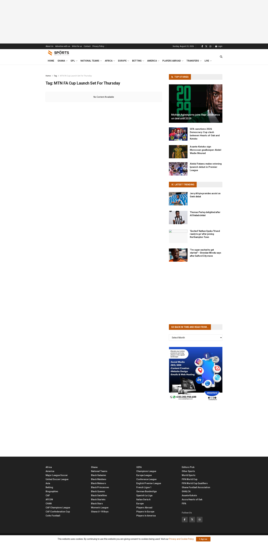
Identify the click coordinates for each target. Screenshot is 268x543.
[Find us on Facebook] (202, 46)
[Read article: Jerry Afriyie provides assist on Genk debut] (178, 198)
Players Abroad (171, 61)
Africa (108, 61)
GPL (73, 61)
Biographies (52, 491)
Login (219, 46)
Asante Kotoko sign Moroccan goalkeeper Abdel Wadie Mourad (205, 150)
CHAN (49, 503)
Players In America (146, 515)
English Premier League (148, 483)
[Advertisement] (134, 22)
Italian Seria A (143, 499)
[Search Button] (221, 57)
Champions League (146, 471)
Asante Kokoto (189, 495)
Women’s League (99, 507)
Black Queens (98, 491)
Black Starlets (98, 499)
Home (51, 61)
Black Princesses (100, 487)
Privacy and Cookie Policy (181, 539)
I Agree (203, 539)
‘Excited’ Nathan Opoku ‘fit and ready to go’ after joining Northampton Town (205, 234)
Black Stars (97, 503)
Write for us (77, 46)
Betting (137, 61)
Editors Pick (188, 467)
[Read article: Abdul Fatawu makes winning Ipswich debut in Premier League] (178, 169)
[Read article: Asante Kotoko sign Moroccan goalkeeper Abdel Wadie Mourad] (178, 151)
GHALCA (186, 491)
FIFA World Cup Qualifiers (195, 483)
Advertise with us (62, 46)
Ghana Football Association (196, 487)
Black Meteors (98, 483)
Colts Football (53, 515)
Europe (122, 61)
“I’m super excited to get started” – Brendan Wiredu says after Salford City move (205, 253)
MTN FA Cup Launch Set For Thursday (76, 76)
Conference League (146, 479)
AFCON (49, 499)
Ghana (61, 61)
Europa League (144, 475)
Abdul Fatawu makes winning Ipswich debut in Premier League (206, 167)
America (152, 61)
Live (207, 61)
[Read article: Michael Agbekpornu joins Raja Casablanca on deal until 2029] (195, 103)
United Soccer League (57, 479)
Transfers (192, 61)
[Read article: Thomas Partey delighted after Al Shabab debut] (178, 217)
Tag (55, 76)
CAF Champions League (58, 507)
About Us (49, 46)
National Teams (89, 61)
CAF (48, 495)
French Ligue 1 (143, 487)
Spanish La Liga (144, 495)
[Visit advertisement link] (195, 374)
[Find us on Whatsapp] (210, 46)
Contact (87, 46)
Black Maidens (98, 479)
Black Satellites (99, 495)
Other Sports (188, 471)
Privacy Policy (98, 46)
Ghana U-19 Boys (100, 511)
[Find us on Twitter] (206, 46)
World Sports (188, 475)
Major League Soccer (57, 475)
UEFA (139, 467)
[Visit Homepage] (59, 53)
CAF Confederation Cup (58, 511)
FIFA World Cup (189, 479)
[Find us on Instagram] (200, 519)
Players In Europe (145, 511)
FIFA (184, 503)
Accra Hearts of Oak (192, 499)
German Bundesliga (146, 491)
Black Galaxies (98, 475)
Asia (48, 483)
